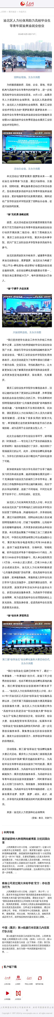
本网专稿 (9, 832)
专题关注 (22, 12)
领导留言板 (39, 984)
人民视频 (7, 999)
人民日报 (7, 984)
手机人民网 (29, 984)
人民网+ (18, 984)
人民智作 (18, 999)
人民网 (3, 12)
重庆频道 (12, 12)
